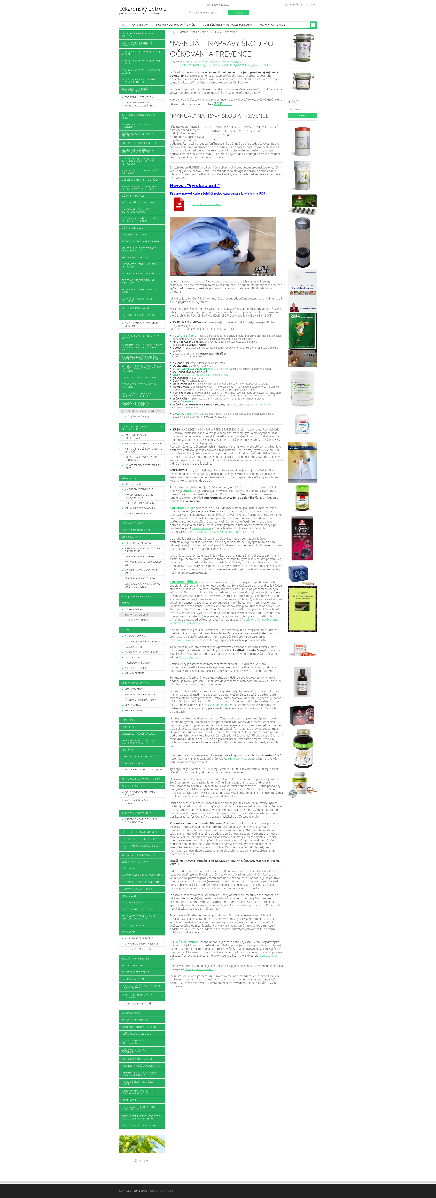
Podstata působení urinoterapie (137, 436)
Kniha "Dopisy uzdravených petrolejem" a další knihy (139, 187)
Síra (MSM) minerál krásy (140, 699)
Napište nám (139, 24)
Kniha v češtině (134, 673)
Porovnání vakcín (133, 902)
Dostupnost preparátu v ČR (175, 24)
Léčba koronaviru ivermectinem (133, 1051)
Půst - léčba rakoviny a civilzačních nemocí (136, 394)
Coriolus (128, 726)
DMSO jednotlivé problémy (142, 641)
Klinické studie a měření (140, 556)
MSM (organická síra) (135, 683)
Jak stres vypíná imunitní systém (142, 875)
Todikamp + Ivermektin (139, 97)
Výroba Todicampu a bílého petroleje (139, 265)
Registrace (311, 4)
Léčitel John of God (134, 925)
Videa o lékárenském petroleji (141, 273)
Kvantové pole (131, 1013)
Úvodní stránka (123, 25)
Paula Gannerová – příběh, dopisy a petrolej (139, 80)
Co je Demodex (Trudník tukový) (140, 793)
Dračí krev (128, 720)
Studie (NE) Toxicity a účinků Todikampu (140, 171)
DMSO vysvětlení (135, 636)
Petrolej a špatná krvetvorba (140, 241)
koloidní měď (218, 705)
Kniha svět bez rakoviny (140, 508)
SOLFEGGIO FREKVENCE (135, 972)
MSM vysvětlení (134, 689)
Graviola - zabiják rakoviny (139, 377)
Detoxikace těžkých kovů (138, 756)
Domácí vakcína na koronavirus (134, 1042)
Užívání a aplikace (272, 24)
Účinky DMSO (133, 657)
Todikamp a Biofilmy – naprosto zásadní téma (140, 104)
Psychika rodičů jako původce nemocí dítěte (141, 987)
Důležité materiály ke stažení (140, 179)
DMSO (125, 630)
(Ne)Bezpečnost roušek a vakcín (138, 1083)
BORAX (126, 603)
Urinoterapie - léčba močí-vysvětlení (135, 428)
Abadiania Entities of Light (139, 1026)
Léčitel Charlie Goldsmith (139, 909)
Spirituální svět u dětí (139, 1003)
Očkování (128, 868)
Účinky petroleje (132, 227)
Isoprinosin (129, 1100)
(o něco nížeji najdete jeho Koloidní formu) (200, 374)
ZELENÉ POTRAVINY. (184, 942)
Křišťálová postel (133, 965)
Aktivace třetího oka (135, 1020)
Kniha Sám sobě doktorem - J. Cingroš (143, 450)
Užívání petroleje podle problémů (137, 300)
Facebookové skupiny (136, 257)
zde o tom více (262, 404)
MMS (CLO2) (129, 895)
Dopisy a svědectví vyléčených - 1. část (142, 53)
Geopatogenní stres (138, 948)
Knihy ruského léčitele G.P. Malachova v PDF (139, 249)
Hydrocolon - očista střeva (140, 838)
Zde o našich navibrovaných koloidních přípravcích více (221, 532)
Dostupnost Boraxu (138, 619)
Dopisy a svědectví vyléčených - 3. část (142, 71)
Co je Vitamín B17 (135, 484)
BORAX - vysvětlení (136, 614)
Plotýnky (127, 749)
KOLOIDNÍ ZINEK (181, 508)
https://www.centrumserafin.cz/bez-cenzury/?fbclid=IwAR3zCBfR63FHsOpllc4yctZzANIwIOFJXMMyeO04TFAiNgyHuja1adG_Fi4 (220, 63)
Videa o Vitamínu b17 (138, 513)
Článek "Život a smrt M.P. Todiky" (137, 135)
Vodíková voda (131, 537)
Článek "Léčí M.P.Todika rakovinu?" (136, 125)
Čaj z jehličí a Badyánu (206, 204)
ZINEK (187, 491)
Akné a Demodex (132, 786)
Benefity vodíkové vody (140, 578)
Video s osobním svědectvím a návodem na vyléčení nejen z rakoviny (141, 368)
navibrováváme (201, 528)
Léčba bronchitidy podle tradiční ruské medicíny (138, 741)
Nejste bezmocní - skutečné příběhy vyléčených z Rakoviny (141, 358)
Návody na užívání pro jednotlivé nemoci (136, 210)
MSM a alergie (134, 710)
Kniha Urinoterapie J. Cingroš (143, 443)
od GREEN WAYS (201, 368)
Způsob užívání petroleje (138, 202)
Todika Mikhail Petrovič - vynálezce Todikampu (138, 44)
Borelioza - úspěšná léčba (139, 733)
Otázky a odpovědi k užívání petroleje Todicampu (140, 219)
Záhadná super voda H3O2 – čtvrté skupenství (139, 1108)
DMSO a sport (133, 646)
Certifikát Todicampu (135, 307)
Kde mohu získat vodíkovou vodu (143, 563)
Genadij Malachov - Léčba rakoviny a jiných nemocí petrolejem (138, 161)
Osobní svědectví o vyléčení (143, 411)
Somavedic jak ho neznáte (141, 943)
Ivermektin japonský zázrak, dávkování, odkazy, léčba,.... (139, 1074)
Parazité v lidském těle (136, 813)
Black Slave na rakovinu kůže (141, 779)
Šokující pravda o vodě (136, 596)
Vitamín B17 (129, 478)
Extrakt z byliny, (187, 413)
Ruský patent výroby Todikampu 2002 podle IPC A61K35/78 (142, 1117)
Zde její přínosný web (199, 969)
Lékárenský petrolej (143, 10)
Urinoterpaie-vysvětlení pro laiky (143, 467)
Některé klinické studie (140, 694)
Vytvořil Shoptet (309, 1191)
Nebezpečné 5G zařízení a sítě (141, 882)
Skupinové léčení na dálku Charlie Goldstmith (139, 917)
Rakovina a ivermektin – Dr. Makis (139, 116)
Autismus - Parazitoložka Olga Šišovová (141, 821)
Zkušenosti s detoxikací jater (143, 769)
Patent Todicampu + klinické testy (140, 290)
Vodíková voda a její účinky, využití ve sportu (142, 585)
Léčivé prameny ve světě (140, 542)
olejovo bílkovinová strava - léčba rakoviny (137, 404)
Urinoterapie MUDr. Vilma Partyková (141, 458)
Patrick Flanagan (133, 979)
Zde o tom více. (237, 759)
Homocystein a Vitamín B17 (142, 502)
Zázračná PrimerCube (135, 958)
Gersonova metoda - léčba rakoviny (139, 385)
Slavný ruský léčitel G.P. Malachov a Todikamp (137, 151)
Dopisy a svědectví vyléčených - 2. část (142, 62)
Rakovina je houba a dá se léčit (138, 316)
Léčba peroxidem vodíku (137, 530)
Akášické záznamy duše (136, 1033)
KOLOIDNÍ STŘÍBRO (184, 335)
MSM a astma (133, 705)
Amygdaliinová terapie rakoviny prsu (139, 496)
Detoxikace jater (132, 763)
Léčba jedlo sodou (134, 523)
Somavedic (129, 932)
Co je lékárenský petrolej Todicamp (227, 24)
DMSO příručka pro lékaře (141, 652)
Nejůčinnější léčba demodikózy (136, 802)
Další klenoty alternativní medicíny (142, 324)
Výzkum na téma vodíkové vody (141, 572)
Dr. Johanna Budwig (138, 416)
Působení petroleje (134, 234)
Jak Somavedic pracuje (139, 938)
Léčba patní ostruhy (135, 861)
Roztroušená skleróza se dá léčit (140, 847)
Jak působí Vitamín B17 (139, 489)
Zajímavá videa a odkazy (137, 888)
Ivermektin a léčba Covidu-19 (140, 1065)
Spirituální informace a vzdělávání (137, 996)
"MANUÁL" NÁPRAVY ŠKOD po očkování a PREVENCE (138, 1092)
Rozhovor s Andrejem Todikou (141, 142)
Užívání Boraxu (134, 609)
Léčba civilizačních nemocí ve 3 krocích (142, 337)
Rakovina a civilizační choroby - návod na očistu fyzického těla (142, 347)
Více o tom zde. (189, 657)
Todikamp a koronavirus (137, 1059)
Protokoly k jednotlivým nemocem (138, 281)
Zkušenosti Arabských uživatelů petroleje (136, 90)
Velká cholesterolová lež (139, 854)
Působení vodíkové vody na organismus (142, 550)
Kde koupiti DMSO (136, 668)
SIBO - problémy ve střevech (140, 832)
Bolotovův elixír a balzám (139, 1125)
